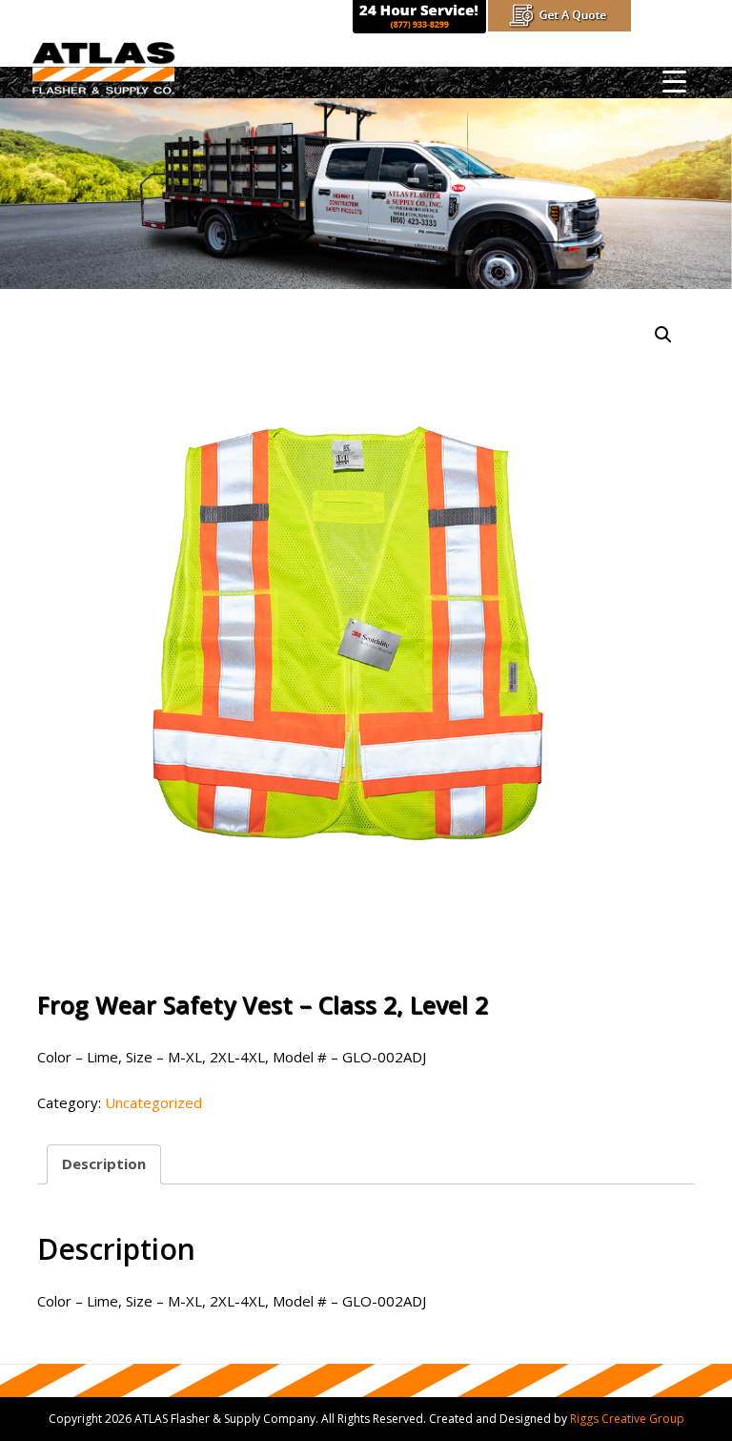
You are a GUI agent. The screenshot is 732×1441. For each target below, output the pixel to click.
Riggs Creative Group (627, 1418)
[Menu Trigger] (674, 81)
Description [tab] (104, 1163)
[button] (663, 335)
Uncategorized (153, 1102)
